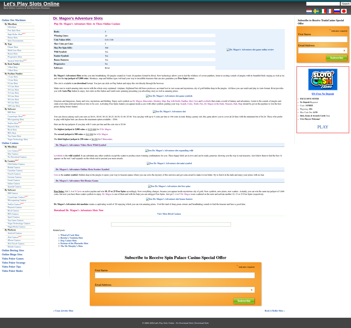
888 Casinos (13, 193)
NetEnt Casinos (14, 204)
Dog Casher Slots (69, 240)
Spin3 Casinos (14, 217)
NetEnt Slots (13, 123)
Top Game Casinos (15, 220)
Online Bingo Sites (12, 254)
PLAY (322, 127)
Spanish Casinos (14, 187)
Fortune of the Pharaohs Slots (74, 243)
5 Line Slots (13, 80)
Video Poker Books (12, 271)
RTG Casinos (13, 214)
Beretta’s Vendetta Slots (72, 237)
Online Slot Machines (14, 20)
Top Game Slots (14, 136)
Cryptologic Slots (15, 116)
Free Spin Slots (14, 30)
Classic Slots (13, 47)
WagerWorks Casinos (16, 227)
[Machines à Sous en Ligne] (330, 13)
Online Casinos (10, 143)
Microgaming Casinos (17, 200)
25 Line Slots (13, 93)
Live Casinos (13, 150)
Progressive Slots (15, 57)
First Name (101, 270)
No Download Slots (184, 322)
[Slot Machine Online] (323, 13)
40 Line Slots (13, 99)
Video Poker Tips (11, 266)
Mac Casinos (13, 154)
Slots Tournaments (15, 41)
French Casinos (14, 174)
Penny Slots (13, 37)
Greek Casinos (14, 180)
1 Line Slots (13, 77)
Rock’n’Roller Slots (274, 310)
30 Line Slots (13, 96)
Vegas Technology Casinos (19, 223)
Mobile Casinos (14, 247)
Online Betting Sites (13, 250)
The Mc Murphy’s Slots (72, 246)
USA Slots (12, 27)
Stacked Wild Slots (15, 61)
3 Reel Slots (13, 67)
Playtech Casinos (15, 207)
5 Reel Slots (13, 70)
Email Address (174, 284)
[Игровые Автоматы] (337, 13)
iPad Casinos (13, 237)
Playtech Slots (13, 126)
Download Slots (202, 322)
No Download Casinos (17, 157)
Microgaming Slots (16, 119)
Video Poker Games (13, 258)
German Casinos (14, 177)
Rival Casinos (13, 211)
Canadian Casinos (15, 170)
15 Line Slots (13, 86)
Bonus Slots (13, 54)
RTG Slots (12, 133)
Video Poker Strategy (13, 262)
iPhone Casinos (14, 240)
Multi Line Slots (14, 50)
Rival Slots (12, 130)
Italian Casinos (14, 183)
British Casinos (14, 167)
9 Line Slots (13, 83)
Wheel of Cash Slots (70, 235)
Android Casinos (15, 233)
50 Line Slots (13, 102)
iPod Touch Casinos (16, 243)
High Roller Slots (15, 34)
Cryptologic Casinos (16, 197)
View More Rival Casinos (169, 213)
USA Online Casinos (16, 164)
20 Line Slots (13, 90)
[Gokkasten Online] (309, 13)
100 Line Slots (14, 106)
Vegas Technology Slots (18, 139)
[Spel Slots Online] (316, 13)
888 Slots (12, 112)
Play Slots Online (166, 322)
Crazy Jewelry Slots (64, 310)
